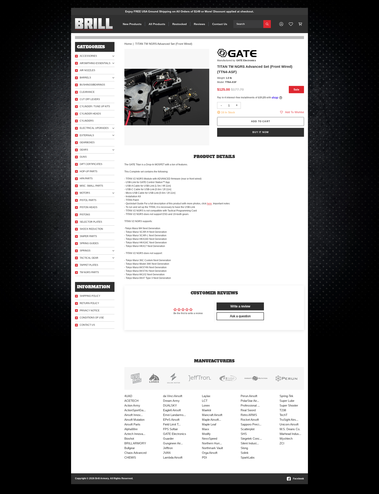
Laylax (206, 396)
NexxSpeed (209, 438)
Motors (85, 193)
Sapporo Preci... (251, 424)
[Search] (267, 24)
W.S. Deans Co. (290, 429)
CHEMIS (130, 457)
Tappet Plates (89, 265)
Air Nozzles (87, 70)
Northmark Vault (212, 448)
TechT (283, 415)
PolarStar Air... (250, 400)
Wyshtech (286, 438)
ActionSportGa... (135, 410)
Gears (84, 149)
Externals (87, 135)
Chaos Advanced (135, 452)
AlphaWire (131, 429)
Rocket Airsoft (250, 419)
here (209, 203)
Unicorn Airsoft (289, 424)
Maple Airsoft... (211, 419)
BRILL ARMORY (135, 443)
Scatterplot (247, 429)
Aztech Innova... (134, 433)
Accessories (88, 56)
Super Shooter (289, 405)
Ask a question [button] (240, 316)
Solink (245, 452)
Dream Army (171, 400)
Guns (83, 156)
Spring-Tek (286, 396)
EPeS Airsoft (171, 419)
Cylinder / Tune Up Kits (95, 106)
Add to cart (260, 121)
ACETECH (131, 400)
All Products (157, 24)
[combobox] (248, 24)
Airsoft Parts (132, 424)
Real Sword (248, 410)
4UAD (128, 396)
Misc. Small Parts (91, 185)
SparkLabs (248, 457)
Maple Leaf (209, 424)
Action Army (132, 405)
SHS (244, 433)
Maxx (205, 429)
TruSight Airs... (289, 419)
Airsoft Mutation (134, 419)
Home (128, 43)
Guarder (168, 438)
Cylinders (87, 120)
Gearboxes (87, 142)
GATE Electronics (174, 433)
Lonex (206, 405)
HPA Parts (86, 178)
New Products (132, 24)
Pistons (85, 214)
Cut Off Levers (90, 99)
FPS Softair (170, 429)
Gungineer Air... (173, 443)
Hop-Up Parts (88, 171)
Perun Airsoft (249, 396)
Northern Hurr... (212, 443)
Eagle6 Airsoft (172, 410)
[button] (300, 24)
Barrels (85, 77)
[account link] (281, 24)
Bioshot (129, 438)
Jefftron (168, 448)
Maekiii (206, 410)
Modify (206, 433)
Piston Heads (88, 207)
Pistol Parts (88, 200)
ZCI (282, 443)
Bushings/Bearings (92, 84)
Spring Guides (89, 243)
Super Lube (287, 400)
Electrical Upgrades (94, 128)
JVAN (167, 452)
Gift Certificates (91, 164)
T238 (283, 410)
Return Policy (89, 303)
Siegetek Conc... (251, 438)
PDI (204, 457)
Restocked (179, 24)
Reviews (199, 24)
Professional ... (250, 405)
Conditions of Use (92, 317)
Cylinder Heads (90, 113)
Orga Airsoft (209, 452)
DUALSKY (170, 405)
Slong (244, 448)
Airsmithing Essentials (95, 63)
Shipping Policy (90, 296)
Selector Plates (91, 221)
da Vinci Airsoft (172, 396)
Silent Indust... (250, 443)
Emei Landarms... (174, 415)
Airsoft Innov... (133, 415)
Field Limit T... (172, 424)
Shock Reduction (91, 229)
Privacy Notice (89, 310)
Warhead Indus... (290, 433)
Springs (85, 250)
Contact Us (219, 24)
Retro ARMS (249, 415)
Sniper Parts (88, 236)
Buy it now (260, 132)
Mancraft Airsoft (212, 415)
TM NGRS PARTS (89, 272)
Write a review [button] (240, 306)
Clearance (87, 92)
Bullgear (129, 448)
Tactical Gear (89, 258)
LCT (204, 400)
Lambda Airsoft (172, 457)
